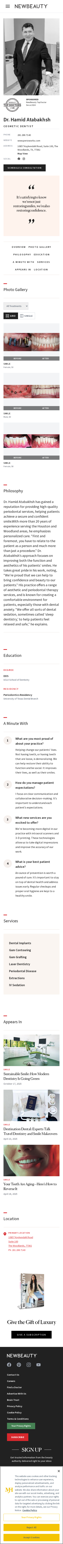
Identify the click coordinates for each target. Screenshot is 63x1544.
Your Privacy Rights (21, 1425)
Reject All (31, 1527)
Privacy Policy (14, 1406)
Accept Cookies (31, 1537)
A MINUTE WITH (23, 262)
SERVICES (43, 262)
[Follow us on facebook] (9, 1365)
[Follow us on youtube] (38, 1365)
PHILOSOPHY (22, 254)
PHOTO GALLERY (40, 247)
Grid (13, 315)
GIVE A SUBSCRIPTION (31, 1334)
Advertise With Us (16, 1393)
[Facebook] (19, 158)
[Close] (59, 1471)
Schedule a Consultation (24, 167)
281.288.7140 (24, 135)
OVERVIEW (19, 247)
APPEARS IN (23, 269)
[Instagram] (23, 158)
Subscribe (17, 1437)
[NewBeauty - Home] (31, 6)
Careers (11, 1381)
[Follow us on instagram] (29, 1365)
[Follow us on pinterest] (19, 1365)
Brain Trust (13, 1399)
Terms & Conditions (18, 1418)
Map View (23, 153)
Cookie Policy (14, 1412)
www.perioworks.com (29, 140)
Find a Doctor (14, 1387)
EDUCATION (42, 254)
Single (28, 315)
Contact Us (13, 1374)
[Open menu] (8, 6)
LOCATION (41, 269)
